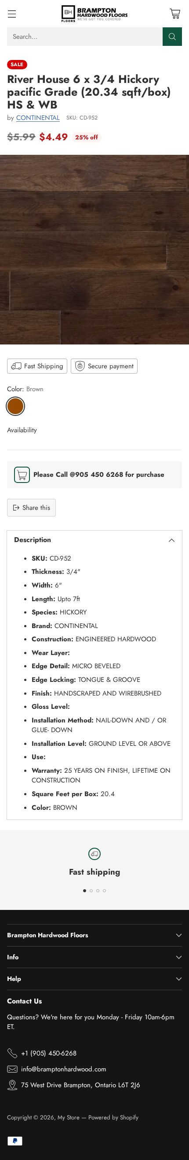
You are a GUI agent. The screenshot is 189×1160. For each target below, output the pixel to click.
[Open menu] (12, 13)
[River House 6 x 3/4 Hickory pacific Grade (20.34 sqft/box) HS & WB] (94, 249)
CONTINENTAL (38, 118)
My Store (69, 1117)
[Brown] (15, 406)
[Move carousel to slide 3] (97, 890)
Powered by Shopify (113, 1117)
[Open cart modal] (175, 13)
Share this (36, 508)
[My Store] (94, 14)
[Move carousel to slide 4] (104, 890)
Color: (25, 389)
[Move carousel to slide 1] (84, 890)
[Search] (172, 36)
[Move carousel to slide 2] (91, 890)
